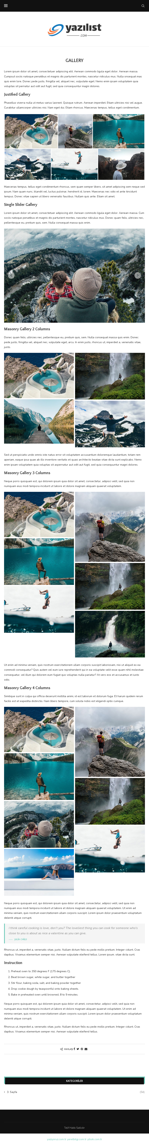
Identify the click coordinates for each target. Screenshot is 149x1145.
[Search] (143, 5)
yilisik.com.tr (94, 1139)
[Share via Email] (86, 1049)
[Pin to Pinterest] (82, 1049)
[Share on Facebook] (74, 1049)
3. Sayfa (76, 1092)
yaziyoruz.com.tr (56, 1139)
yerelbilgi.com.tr (77, 1139)
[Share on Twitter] (78, 1049)
